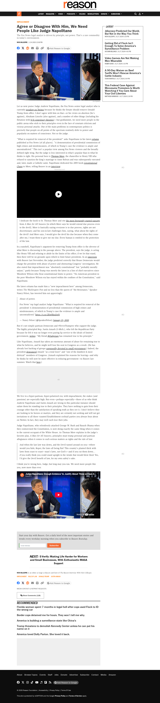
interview (55, 166)
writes (32, 336)
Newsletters (93, 14)
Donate (104, 14)
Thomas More (57, 156)
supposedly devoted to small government (66, 348)
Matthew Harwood (111, 96)
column (95, 139)
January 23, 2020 (61, 320)
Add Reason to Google (59, 48)
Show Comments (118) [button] (31, 595)
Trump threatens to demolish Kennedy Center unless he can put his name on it (55, 627)
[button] (141, 13)
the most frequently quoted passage (83, 220)
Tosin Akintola (110, 78)
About (19, 674)
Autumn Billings (111, 51)
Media (103, 674)
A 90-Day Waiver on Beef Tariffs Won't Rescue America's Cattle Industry (123, 73)
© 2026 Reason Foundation (27, 690)
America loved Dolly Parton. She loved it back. (43, 634)
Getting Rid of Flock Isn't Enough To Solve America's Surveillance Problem (120, 45)
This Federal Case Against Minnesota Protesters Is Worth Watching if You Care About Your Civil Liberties (122, 89)
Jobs (56, 674)
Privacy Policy (54, 690)
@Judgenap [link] (53, 336)
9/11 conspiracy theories (42, 120)
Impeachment (23, 21)
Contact (95, 674)
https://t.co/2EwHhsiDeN (47, 314)
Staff (50, 674)
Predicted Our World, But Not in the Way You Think (122, 32)
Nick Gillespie (22, 42)
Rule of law (32, 576)
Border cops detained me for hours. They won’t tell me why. (51, 615)
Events (43, 674)
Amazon (112, 674)
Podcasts (71, 14)
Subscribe (116, 14)
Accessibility (43, 690)
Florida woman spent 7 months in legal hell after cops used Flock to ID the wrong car (57, 608)
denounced (31, 352)
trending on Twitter (35, 109)
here (38, 362)
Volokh (82, 14)
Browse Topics (30, 674)
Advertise (73, 674)
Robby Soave (109, 63)
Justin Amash (56, 576)
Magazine (50, 14)
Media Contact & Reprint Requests (31, 589)
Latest (41, 14)
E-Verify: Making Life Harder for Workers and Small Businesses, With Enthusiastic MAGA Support (58, 560)
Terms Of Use (66, 690)
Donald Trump (44, 576)
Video (60, 14)
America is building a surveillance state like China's (46, 620)
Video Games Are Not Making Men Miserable (122, 59)
